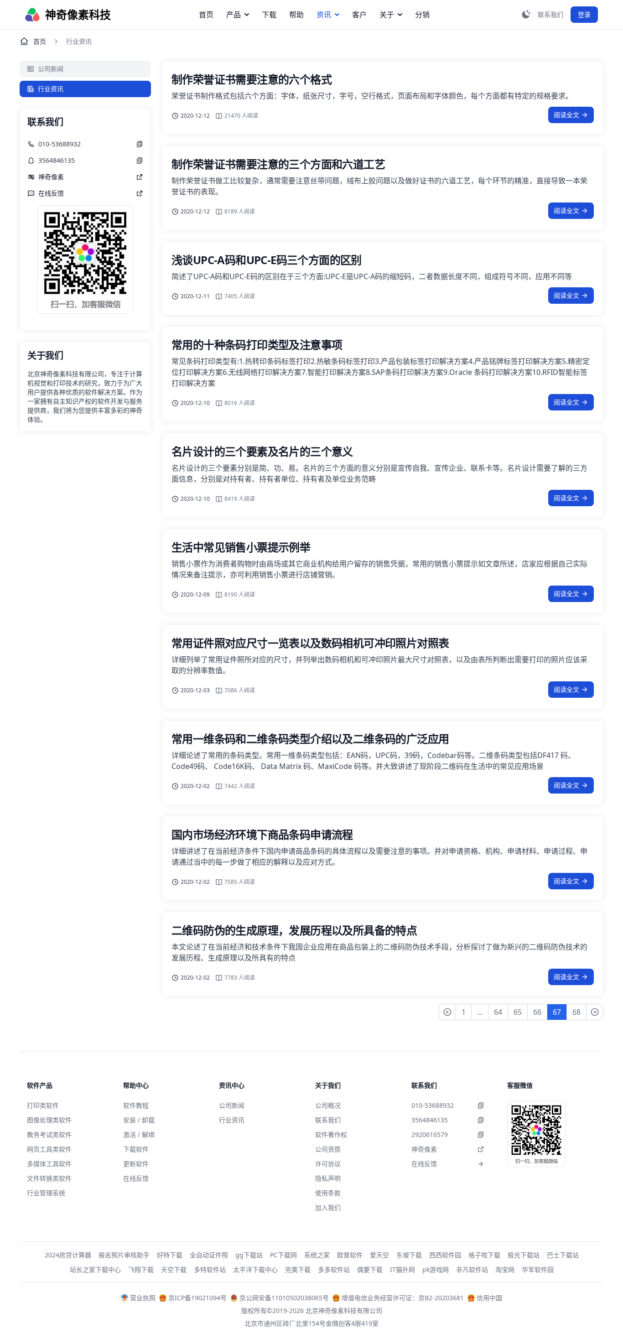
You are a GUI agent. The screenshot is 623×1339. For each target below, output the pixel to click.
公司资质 (328, 1149)
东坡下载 (409, 1255)
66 (537, 1012)
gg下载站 (249, 1255)
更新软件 (136, 1163)
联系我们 (328, 1120)
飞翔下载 (141, 1269)
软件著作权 (331, 1134)
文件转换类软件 (49, 1178)
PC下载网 (283, 1255)
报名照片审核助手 (124, 1255)
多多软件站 (334, 1269)
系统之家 (317, 1255)
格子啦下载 (484, 1255)
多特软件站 (210, 1269)
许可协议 (328, 1163)
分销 (422, 15)
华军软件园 (538, 1269)
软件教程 (136, 1105)
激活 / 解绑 (139, 1134)
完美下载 (298, 1269)
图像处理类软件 (49, 1120)
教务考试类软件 (49, 1134)
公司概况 (328, 1105)
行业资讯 (50, 88)
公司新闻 (50, 68)
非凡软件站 (472, 1269)
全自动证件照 (209, 1255)
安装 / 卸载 (139, 1120)
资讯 (324, 15)
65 (518, 1012)
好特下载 (169, 1255)
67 (557, 1012)
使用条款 (328, 1192)
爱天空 (379, 1255)
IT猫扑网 (402, 1269)
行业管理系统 (46, 1192)
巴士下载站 (563, 1255)
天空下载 (174, 1269)
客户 (359, 15)
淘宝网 (504, 1269)
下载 (269, 15)
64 (498, 1012)
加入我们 (328, 1207)
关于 (386, 15)
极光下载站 (524, 1255)
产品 (233, 15)
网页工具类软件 (49, 1149)
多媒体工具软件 (49, 1163)
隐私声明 (328, 1178)
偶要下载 (370, 1269)
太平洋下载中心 (255, 1269)
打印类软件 (43, 1105)
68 (576, 1012)
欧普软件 (350, 1255)
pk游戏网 (435, 1269)
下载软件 (136, 1149)
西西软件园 (445, 1255)
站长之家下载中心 (95, 1269)
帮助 (296, 15)
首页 (206, 15)
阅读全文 (566, 114)
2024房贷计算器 (68, 1255)
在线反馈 (136, 1178)
